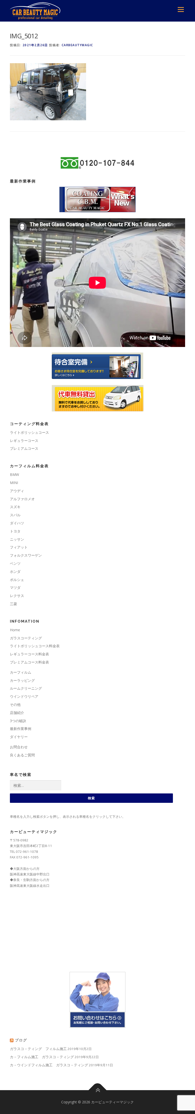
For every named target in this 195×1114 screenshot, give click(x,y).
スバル (15, 514)
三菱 (13, 603)
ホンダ (15, 571)
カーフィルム (20, 672)
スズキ (15, 506)
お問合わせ (19, 746)
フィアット (19, 547)
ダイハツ (17, 523)
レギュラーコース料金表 (29, 654)
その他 (15, 704)
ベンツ (15, 563)
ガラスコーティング (26, 638)
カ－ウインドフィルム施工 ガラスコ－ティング (49, 1064)
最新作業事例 (20, 728)
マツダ (15, 587)
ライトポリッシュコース (29, 432)
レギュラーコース (24, 440)
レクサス (17, 595)
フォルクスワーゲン (26, 555)
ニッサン (17, 539)
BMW (14, 474)
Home (15, 629)
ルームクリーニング (26, 688)
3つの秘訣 (18, 720)
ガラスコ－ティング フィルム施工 (38, 1048)
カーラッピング (22, 680)
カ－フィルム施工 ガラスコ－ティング (42, 1056)
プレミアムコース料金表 (29, 662)
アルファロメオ (22, 498)
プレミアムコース (24, 448)
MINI (14, 482)
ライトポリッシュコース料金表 (35, 645)
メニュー (180, 9)
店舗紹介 (17, 712)
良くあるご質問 (22, 755)
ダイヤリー (19, 736)
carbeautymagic (77, 45)
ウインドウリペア (24, 696)
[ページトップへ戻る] (98, 1090)
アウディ (17, 490)
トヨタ (15, 531)
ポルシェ (17, 579)
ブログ (21, 1040)
